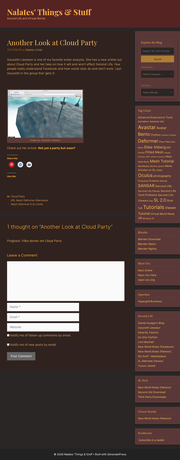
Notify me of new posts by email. (33, 344)
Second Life (163, 186)
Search (157, 59)
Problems (154, 180)
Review (163, 181)
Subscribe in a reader (151, 440)
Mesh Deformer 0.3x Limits (27, 204)
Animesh (154, 121)
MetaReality (143, 166)
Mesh (169, 156)
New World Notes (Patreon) (154, 351)
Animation (143, 121)
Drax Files (164, 141)
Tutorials (153, 207)
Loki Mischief (146, 342)
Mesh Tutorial (162, 161)
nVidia (159, 170)
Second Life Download (151, 392)
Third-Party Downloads (152, 397)
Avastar (147, 127)
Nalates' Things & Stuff (49, 12)
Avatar (161, 128)
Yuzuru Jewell (146, 365)
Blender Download (149, 239)
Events (141, 152)
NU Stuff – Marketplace (152, 356)
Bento (144, 134)
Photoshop (143, 181)
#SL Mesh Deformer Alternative (29, 200)
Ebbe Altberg (155, 147)
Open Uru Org (146, 279)
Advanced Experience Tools (155, 117)
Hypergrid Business (150, 301)
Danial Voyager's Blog (151, 323)
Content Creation (168, 135)
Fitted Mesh (154, 152)
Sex (151, 200)
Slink (170, 200)
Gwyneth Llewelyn (149, 327)
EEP (168, 147)
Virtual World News (163, 213)
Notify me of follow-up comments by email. (40, 335)
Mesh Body (143, 161)
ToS (140, 207)
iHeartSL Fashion (148, 332)
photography (162, 176)
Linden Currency (157, 157)
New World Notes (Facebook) (156, 346)
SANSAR (146, 185)
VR (140, 218)
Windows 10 (148, 218)
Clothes (155, 134)
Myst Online (145, 270)
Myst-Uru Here (147, 275)
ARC (162, 121)
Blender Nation (147, 244)
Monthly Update (157, 166)
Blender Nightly (147, 248)
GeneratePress (116, 454)
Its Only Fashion (148, 337)
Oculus (145, 175)
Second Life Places (149, 191)
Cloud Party (18, 196)
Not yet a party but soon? (56, 148)
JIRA (148, 157)
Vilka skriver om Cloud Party (42, 241)
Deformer (148, 141)
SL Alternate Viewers (150, 361)
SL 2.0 (160, 200)
